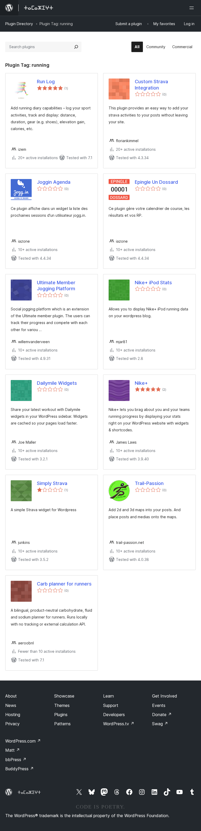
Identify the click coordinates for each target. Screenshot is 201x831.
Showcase (64, 696)
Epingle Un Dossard (156, 182)
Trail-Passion (149, 483)
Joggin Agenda (53, 182)
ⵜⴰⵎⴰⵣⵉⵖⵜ (29, 792)
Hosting (12, 714)
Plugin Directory (19, 23)
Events (158, 705)
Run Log (46, 81)
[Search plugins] (76, 47)
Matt (12, 750)
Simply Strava (52, 483)
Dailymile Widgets (57, 383)
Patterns (62, 723)
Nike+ (141, 383)
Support (110, 705)
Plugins (61, 714)
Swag (160, 723)
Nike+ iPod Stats (153, 282)
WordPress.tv (118, 723)
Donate (162, 714)
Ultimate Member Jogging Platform (56, 285)
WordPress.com (23, 741)
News (10, 705)
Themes (62, 705)
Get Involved (164, 696)
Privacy (12, 723)
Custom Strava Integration (151, 84)
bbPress (15, 759)
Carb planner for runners (64, 584)
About (11, 696)
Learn (108, 696)
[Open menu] (192, 8)
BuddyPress (19, 768)
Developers (114, 714)
